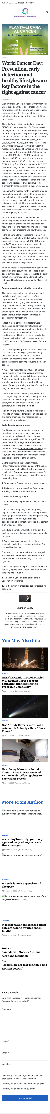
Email (5, 1052)
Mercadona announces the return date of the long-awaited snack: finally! (24, 928)
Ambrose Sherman (24, 691)
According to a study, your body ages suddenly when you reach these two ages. (22, 842)
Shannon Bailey (26, 850)
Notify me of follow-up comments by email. (25, 1083)
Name (5, 1041)
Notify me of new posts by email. (19, 1088)
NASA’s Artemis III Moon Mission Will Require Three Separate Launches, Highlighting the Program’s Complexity (23, 682)
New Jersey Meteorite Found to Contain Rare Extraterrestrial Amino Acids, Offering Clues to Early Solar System (22, 773)
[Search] (47, 12)
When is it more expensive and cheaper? (21, 884)
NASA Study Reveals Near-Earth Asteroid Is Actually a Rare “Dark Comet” (23, 728)
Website (6, 1064)
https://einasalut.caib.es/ (30, 448)
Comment (7, 1009)
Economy (5, 879)
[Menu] (3, 12)
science (5, 57)
